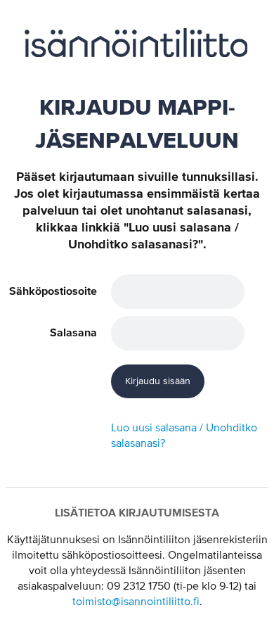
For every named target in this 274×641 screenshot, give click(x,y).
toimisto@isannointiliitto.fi (136, 602)
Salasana (73, 332)
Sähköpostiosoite (53, 291)
